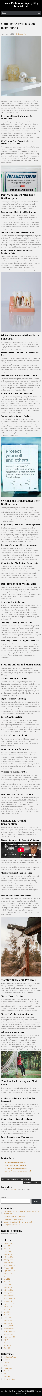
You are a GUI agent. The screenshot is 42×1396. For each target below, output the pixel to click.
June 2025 (7, 1279)
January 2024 (8, 1326)
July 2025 (7, 1276)
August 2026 (8, 1243)
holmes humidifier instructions (14, 1216)
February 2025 (8, 1290)
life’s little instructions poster (16, 1168)
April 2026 (7, 1251)
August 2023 (8, 1340)
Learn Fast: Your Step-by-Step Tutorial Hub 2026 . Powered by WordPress (21, 1392)
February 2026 (8, 1257)
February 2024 (8, 1323)
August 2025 (8, 1273)
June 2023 (7, 1345)
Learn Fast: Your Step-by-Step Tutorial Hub (20, 5)
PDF (5, 1374)
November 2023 (9, 1331)
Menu (4, 13)
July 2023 (7, 1342)
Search (3, 1198)
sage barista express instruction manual (16, 1179)
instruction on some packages (14, 1219)
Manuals (6, 1371)
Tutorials (7, 1376)
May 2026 (7, 1249)
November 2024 (9, 1298)
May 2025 (7, 1282)
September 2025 (9, 1271)
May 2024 (7, 1315)
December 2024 (9, 1295)
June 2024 (7, 1312)
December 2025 (9, 1262)
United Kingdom (9, 1379)
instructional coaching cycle (15, 1165)
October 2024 (8, 1301)
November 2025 (9, 1265)
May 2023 (7, 1348)
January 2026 (8, 1260)
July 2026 (7, 1246)
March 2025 (8, 1287)
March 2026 (8, 1254)
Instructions (5, 1175)
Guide (6, 1365)
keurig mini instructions (12, 1225)
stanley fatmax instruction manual (18, 1171)
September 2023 (9, 1337)
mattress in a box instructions (16, 1163)
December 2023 (9, 1329)
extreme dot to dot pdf (32, 1182)
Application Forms (10, 1357)
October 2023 (8, 1334)
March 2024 (8, 1320)
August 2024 (8, 1307)
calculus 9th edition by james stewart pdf (18, 1222)
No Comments (21, 34)
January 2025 (8, 1293)
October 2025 (8, 1268)
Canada (6, 1362)
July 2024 (7, 1309)
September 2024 (9, 1304)
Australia (7, 1360)
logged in (13, 1189)
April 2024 (7, 1318)
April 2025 (7, 1284)
